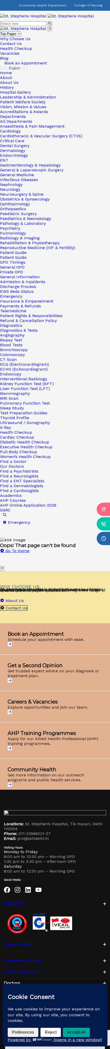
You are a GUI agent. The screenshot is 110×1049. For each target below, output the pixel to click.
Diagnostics (11, 325)
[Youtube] (38, 890)
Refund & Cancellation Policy (28, 320)
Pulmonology (13, 233)
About (6, 77)
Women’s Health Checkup (25, 456)
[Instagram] (17, 890)
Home (6, 72)
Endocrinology (14, 155)
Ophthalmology (15, 204)
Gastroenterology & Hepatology (30, 165)
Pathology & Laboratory (23, 223)
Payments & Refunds (20, 306)
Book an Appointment (25, 63)
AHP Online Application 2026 (28, 505)
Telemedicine (13, 310)
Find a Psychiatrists (19, 471)
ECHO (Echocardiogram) (24, 369)
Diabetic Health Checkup (24, 442)
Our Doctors (12, 466)
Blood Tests (11, 344)
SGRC (5, 510)
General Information (20, 276)
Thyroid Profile (14, 417)
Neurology (10, 189)
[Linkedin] (28, 890)
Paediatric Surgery (18, 213)
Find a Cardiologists (19, 490)
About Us (9, 82)
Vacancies (9, 53)
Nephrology (11, 184)
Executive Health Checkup (26, 446)
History (7, 87)
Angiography (12, 335)
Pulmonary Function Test (25, 403)
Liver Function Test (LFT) (25, 388)
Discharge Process (18, 286)
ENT (4, 160)
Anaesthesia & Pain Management (32, 126)
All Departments (16, 121)
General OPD (12, 267)
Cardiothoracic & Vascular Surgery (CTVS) (41, 135)
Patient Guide (13, 252)
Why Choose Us (15, 38)
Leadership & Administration (28, 97)
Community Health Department (43, 5)
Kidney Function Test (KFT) (27, 383)
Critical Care (12, 140)
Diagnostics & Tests (19, 330)
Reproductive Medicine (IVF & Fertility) (37, 247)
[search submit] (50, 23)
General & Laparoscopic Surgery (31, 170)
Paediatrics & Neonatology (25, 218)
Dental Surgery (14, 145)
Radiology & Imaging (20, 238)
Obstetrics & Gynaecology (25, 199)
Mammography (15, 393)
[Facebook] (7, 890)
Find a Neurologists (19, 476)
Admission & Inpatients (22, 281)
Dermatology (12, 150)
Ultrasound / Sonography (25, 422)
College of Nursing (88, 5)
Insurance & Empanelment (26, 301)
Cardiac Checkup (17, 437)
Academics (11, 495)
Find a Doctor (13, 461)
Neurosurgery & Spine (21, 194)
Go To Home (16, 550)
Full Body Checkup (18, 451)
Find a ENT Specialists (22, 480)
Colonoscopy (12, 354)
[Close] (50, 28)
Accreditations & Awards (24, 111)
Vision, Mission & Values (23, 106)
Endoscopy (10, 374)
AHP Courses (13, 500)
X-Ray (5, 427)
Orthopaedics (13, 208)
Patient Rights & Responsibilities (31, 315)
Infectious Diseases (19, 179)
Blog (4, 58)
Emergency (11, 296)
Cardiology (10, 131)
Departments (13, 116)
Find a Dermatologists (21, 485)
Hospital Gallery (15, 92)
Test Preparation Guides (23, 412)
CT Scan (8, 359)
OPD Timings (12, 262)
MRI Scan (9, 398)
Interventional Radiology (23, 378)
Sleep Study (12, 408)
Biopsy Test (11, 340)
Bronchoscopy (14, 349)
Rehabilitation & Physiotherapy (30, 242)
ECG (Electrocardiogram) (24, 364)
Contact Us (11, 43)
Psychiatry (10, 228)
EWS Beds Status (17, 291)
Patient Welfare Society (23, 101)
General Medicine (17, 174)
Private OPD (11, 272)
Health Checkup (16, 48)
